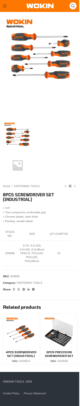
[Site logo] (40, 5)
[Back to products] (70, 186)
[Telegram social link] (33, 289)
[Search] (73, 6)
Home (6, 186)
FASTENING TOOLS (27, 186)
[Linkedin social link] (28, 289)
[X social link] (18, 289)
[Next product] (74, 186)
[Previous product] (65, 186)
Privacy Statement (35, 393)
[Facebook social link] (13, 289)
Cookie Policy (11, 393)
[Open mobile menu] (5, 6)
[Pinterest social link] (23, 289)
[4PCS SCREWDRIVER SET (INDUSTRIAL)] (21, 332)
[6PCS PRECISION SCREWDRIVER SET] (59, 332)
